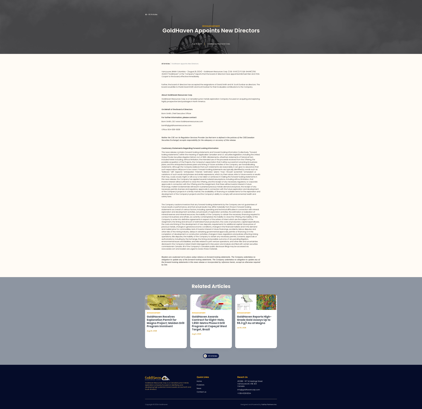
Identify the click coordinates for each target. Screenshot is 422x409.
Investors (200, 385)
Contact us (201, 392)
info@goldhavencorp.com (248, 389)
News (199, 388)
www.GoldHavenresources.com (189, 121)
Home (199, 381)
